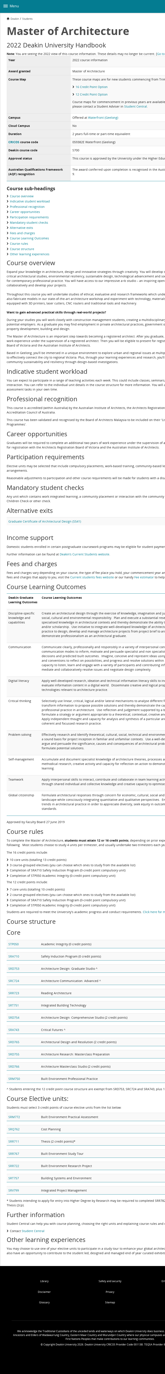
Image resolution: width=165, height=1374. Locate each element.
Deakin (15, 18)
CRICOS (13, 142)
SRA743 (13, 1030)
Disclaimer (44, 1292)
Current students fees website (92, 577)
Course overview (22, 196)
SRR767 (13, 1154)
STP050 (13, 944)
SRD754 (13, 1017)
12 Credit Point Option (92, 94)
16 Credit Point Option (92, 87)
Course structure (22, 249)
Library (44, 1281)
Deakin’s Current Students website (84, 554)
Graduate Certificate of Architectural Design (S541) (44, 521)
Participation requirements (29, 217)
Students (27, 18)
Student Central (135, 106)
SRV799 (13, 1190)
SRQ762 (14, 1129)
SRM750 (14, 1079)
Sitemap (110, 1302)
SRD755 (13, 1054)
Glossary (44, 1302)
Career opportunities (25, 212)
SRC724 (13, 981)
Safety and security (110, 1281)
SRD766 (13, 1066)
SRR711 (13, 1141)
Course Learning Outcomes (29, 238)
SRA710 (13, 956)
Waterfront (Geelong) (103, 118)
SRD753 (13, 969)
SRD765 (13, 1042)
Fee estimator (144, 577)
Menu (14, 6)
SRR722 (13, 1166)
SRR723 (13, 993)
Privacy (110, 1292)
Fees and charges (22, 233)
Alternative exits (21, 228)
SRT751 (13, 1005)
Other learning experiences (29, 254)
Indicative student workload (30, 201)
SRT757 (13, 1178)
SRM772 (14, 1117)
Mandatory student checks (29, 222)
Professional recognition (27, 207)
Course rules (19, 244)
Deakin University (157, 6)
